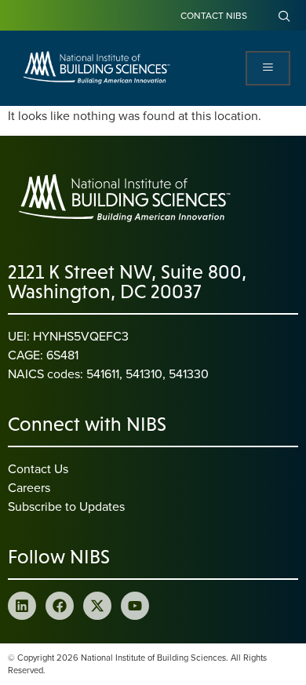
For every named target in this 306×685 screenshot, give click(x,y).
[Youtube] (135, 606)
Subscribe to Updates (66, 506)
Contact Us (38, 468)
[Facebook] (60, 606)
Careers (29, 487)
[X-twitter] (97, 606)
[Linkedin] (22, 606)
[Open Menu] (268, 68)
